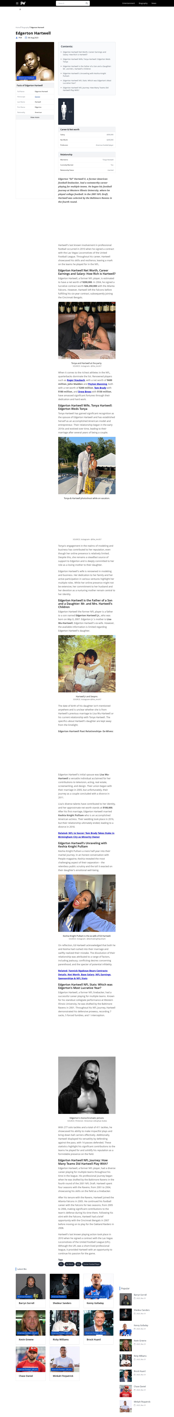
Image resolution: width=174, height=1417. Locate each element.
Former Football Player (92, 1264)
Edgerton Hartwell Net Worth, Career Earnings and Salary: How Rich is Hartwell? (84, 53)
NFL (61, 1264)
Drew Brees (84, 391)
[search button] (87, 3)
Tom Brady (100, 387)
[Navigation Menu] (17, 3)
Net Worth (69, 1264)
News (154, 3)
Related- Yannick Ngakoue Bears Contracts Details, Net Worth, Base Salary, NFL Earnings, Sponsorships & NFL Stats (84, 974)
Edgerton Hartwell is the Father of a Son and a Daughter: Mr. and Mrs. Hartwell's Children (87, 67)
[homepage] (23, 3)
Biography (143, 3)
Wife (78, 1264)
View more (34, 117)
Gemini (37, 97)
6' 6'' (70, 111)
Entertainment (128, 3)
